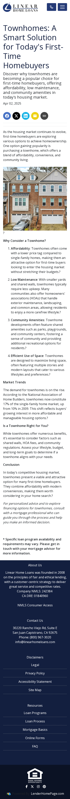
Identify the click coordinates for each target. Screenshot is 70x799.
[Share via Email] (35, 116)
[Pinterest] (44, 786)
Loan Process (35, 721)
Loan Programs (35, 713)
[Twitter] (32, 786)
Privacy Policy (35, 673)
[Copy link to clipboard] (44, 116)
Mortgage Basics (35, 729)
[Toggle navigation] (62, 7)
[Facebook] (27, 786)
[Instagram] (38, 786)
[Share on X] (16, 116)
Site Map (35, 690)
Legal (35, 665)
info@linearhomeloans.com (35, 642)
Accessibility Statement (35, 681)
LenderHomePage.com (47, 793)
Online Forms (35, 738)
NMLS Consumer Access (35, 605)
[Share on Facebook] (7, 116)
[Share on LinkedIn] (26, 116)
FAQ (35, 746)
